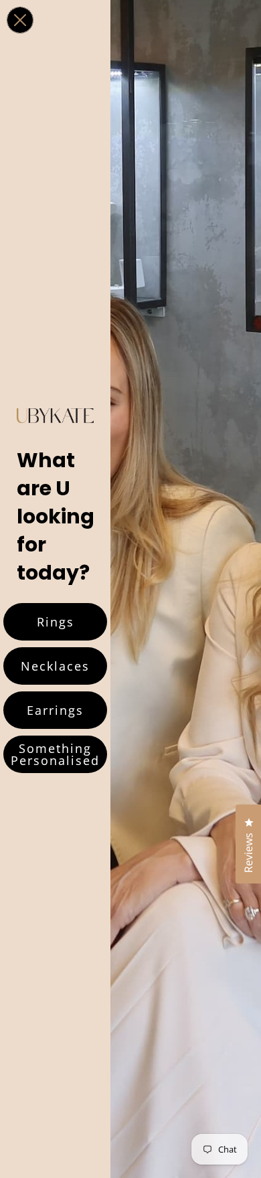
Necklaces (55, 666)
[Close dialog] (20, 20)
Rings (55, 622)
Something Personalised (55, 754)
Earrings (55, 710)
